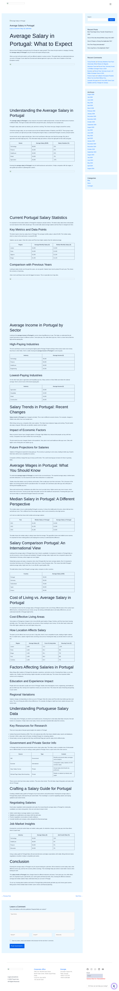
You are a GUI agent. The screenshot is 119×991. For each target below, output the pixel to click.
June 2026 (90, 100)
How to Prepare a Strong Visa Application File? (100, 41)
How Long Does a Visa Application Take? (98, 48)
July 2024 (90, 157)
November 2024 (92, 146)
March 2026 (91, 108)
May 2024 (90, 163)
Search (89, 17)
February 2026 (91, 111)
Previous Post (6, 896)
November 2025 (92, 119)
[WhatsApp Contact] (114, 986)
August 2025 (91, 127)
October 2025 (91, 122)
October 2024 (91, 149)
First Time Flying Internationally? (96, 44)
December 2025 (92, 116)
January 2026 (91, 113)
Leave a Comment (15, 28)
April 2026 (90, 105)
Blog (21, 28)
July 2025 (90, 130)
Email (88, 972)
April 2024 (90, 165)
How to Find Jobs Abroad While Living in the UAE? (101, 37)
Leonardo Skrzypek (93, 80)
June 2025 (90, 133)
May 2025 (90, 135)
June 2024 (90, 160)
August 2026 (91, 94)
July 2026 (90, 97)
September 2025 (92, 124)
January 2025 (91, 141)
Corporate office (40, 969)
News (89, 183)
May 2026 (90, 102)
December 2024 (92, 143)
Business (90, 71)
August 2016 (91, 168)
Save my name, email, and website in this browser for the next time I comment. (33, 940)
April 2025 (90, 138)
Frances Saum (91, 75)
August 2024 (91, 154)
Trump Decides (92, 61)
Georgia (63, 969)
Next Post (79, 896)
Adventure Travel (92, 66)
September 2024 (92, 152)
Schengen (90, 186)
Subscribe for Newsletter (96, 978)
